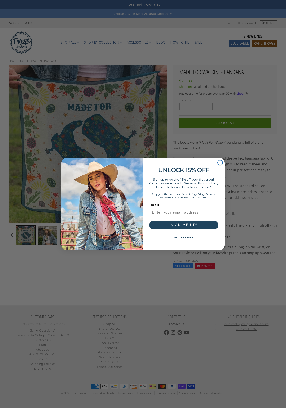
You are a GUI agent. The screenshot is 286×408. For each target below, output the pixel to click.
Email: (154, 205)
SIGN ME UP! (184, 225)
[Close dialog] (220, 162)
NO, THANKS (184, 237)
